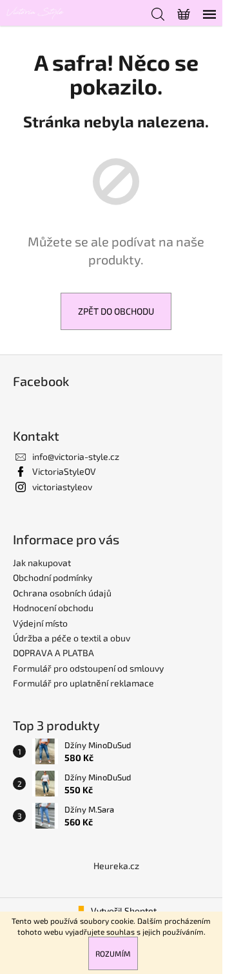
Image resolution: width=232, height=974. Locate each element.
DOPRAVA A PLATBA (53, 652)
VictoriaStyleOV (64, 471)
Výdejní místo (40, 623)
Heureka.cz (116, 865)
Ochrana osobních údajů (62, 592)
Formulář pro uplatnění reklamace (83, 682)
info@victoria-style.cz (75, 456)
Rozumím (113, 953)
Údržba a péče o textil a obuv (71, 637)
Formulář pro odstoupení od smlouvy (88, 668)
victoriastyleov (62, 486)
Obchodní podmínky (52, 577)
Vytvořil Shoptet (124, 910)
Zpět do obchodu (116, 311)
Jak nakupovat (42, 562)
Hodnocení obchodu (53, 607)
